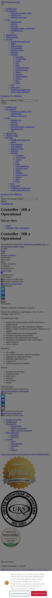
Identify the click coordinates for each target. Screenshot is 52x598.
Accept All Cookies (38, 593)
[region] (26, 584)
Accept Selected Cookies (19, 593)
